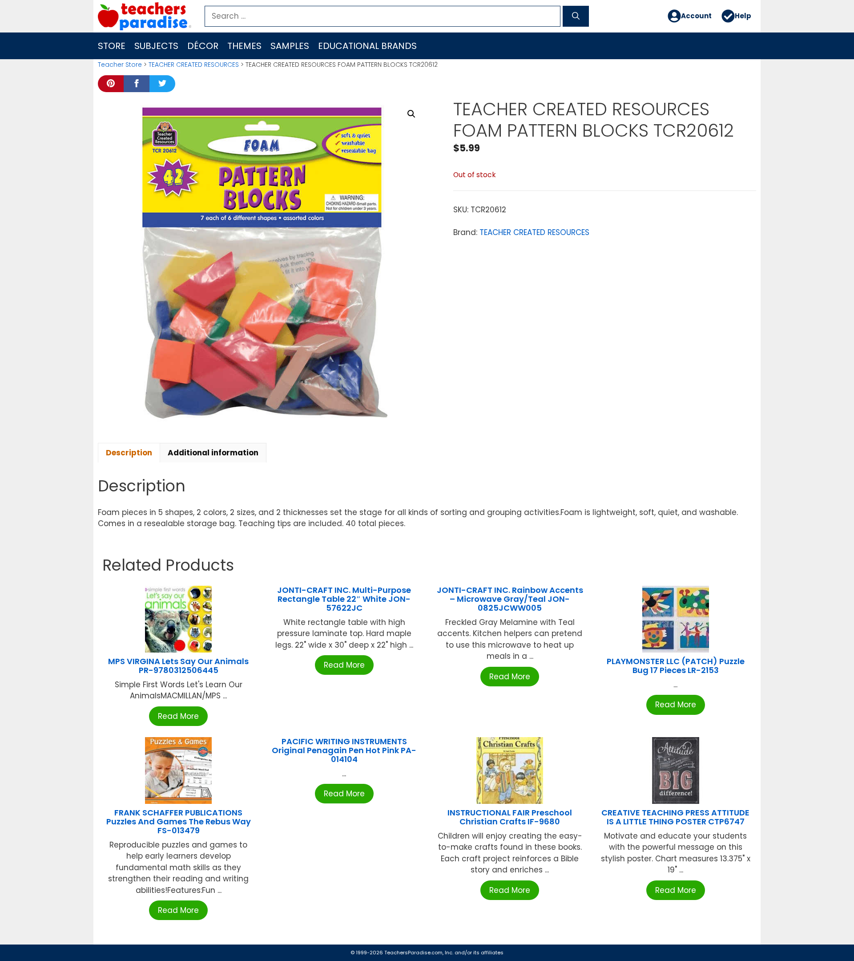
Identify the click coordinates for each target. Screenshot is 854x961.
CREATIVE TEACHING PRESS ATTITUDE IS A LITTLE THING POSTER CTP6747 (675, 817)
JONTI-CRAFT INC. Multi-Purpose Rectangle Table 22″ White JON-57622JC (344, 598)
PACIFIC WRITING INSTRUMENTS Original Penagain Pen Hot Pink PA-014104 (344, 750)
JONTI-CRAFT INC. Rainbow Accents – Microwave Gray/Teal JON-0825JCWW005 (510, 598)
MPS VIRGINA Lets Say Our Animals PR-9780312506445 (178, 666)
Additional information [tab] (213, 452)
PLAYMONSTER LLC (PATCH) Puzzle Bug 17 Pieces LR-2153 (676, 666)
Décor (202, 46)
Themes (244, 46)
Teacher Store (120, 64)
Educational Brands (367, 46)
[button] (411, 114)
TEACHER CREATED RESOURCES (194, 64)
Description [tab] (129, 452)
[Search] (576, 16)
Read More (178, 716)
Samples (289, 46)
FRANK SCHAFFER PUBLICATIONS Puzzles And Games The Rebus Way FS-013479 (178, 821)
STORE (111, 46)
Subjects (156, 46)
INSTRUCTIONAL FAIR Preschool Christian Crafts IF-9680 (509, 817)
